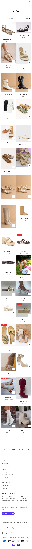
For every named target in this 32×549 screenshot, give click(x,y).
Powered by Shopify (23, 537)
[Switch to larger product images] (27, 18)
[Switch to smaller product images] (29, 18)
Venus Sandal (24, 251)
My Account (5, 463)
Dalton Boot (23, 430)
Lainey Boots (8, 94)
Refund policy (6, 485)
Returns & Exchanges (8, 474)
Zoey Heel (8, 373)
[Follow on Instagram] (7, 533)
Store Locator (6, 466)
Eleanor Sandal (23, 121)
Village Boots (8, 397)
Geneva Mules (8, 272)
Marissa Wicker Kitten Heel (23, 67)
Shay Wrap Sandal (24, 35)
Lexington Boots (23, 401)
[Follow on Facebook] (2, 533)
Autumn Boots (24, 218)
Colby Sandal (24, 348)
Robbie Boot (8, 430)
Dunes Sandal (8, 348)
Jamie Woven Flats (8, 171)
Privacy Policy (6, 477)
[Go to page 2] (19, 438)
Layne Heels (23, 371)
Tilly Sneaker (8, 65)
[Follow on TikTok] (11, 533)
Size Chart (4, 488)
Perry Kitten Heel (24, 144)
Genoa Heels (23, 298)
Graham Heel (8, 251)
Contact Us (5, 469)
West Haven (8, 317)
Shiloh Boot (8, 230)
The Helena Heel (23, 201)
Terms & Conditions (7, 480)
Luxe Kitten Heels (24, 169)
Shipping (4, 472)
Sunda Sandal (24, 319)
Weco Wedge (23, 277)
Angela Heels (8, 201)
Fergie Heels (8, 142)
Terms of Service (6, 483)
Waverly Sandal (8, 298)
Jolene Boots (24, 94)
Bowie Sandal (8, 116)
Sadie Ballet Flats (8, 39)
